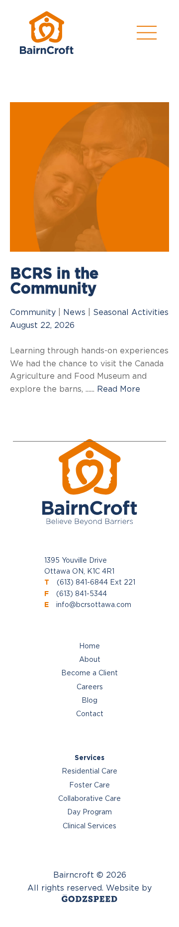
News (74, 312)
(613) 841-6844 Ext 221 (96, 582)
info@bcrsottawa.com (93, 605)
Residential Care (89, 771)
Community (33, 312)
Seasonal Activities (131, 312)
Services (89, 758)
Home (89, 646)
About (89, 659)
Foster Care (89, 785)
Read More (118, 389)
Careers (90, 687)
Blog (89, 700)
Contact (89, 714)
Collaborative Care (89, 798)
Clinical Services (89, 826)
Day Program (89, 812)
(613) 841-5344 (81, 594)
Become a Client (89, 673)
